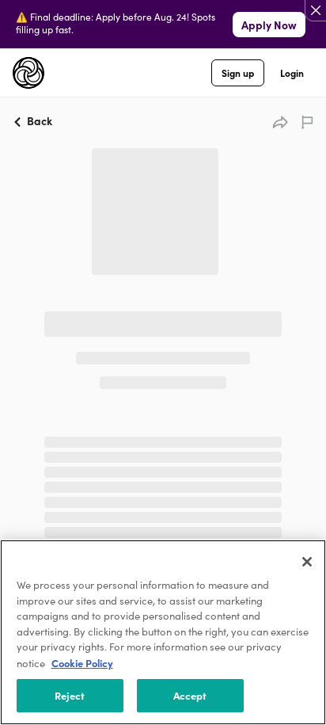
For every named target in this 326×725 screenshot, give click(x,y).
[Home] (28, 73)
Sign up (238, 73)
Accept (190, 695)
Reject (70, 695)
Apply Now (269, 24)
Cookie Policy (82, 662)
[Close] (307, 561)
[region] (163, 632)
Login (292, 73)
